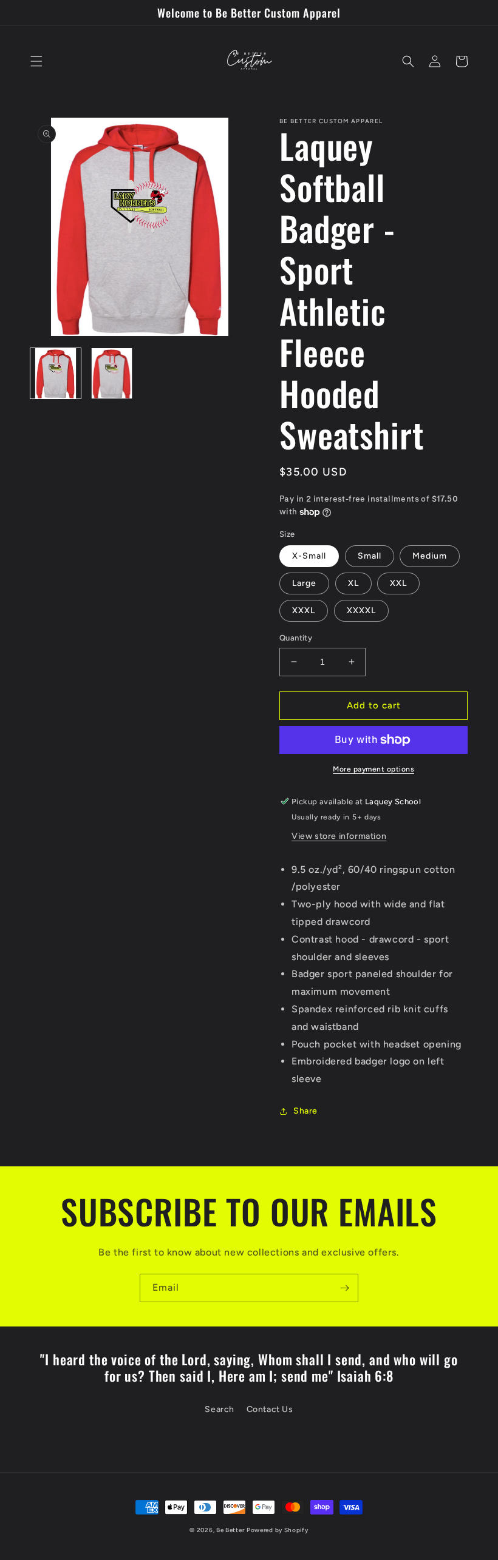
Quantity (295, 637)
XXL (398, 583)
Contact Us (270, 1409)
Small (369, 556)
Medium (429, 556)
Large (304, 583)
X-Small (309, 556)
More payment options (373, 769)
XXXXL (361, 610)
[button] (36, 61)
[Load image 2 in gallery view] (112, 373)
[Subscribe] (344, 1288)
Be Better (230, 1530)
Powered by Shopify (278, 1530)
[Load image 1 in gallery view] (55, 373)
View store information (339, 836)
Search (219, 1409)
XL (353, 583)
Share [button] (305, 1111)
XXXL (303, 610)
